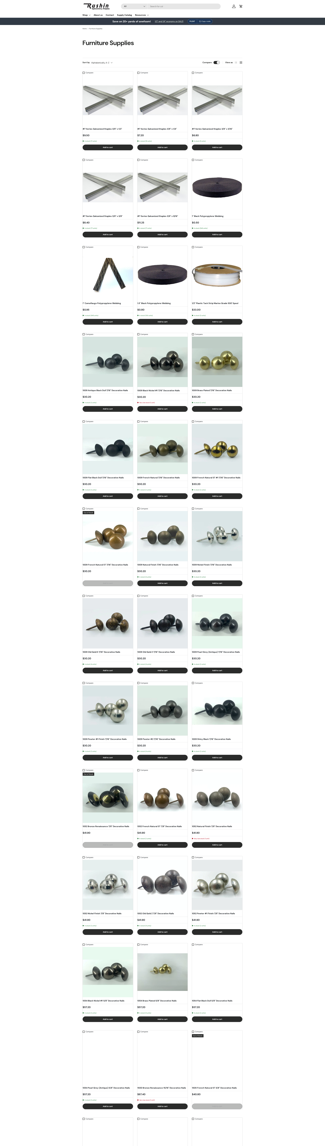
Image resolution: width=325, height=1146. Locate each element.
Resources (140, 15)
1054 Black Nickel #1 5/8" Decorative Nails (103, 1000)
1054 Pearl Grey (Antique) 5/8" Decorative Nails (106, 1088)
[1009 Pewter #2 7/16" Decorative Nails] (162, 710)
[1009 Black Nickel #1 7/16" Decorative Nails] (162, 362)
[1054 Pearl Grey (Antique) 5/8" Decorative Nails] (108, 1059)
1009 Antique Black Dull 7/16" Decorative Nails (105, 390)
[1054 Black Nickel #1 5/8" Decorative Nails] (108, 972)
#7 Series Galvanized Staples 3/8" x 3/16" (212, 129)
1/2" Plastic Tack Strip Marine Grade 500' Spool (215, 303)
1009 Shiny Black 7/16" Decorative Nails (211, 739)
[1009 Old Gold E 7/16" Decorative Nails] (108, 623)
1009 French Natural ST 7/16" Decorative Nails (105, 564)
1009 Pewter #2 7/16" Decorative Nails (156, 739)
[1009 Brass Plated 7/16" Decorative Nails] (217, 362)
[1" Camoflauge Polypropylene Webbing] (108, 274)
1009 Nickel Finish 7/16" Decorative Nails (212, 564)
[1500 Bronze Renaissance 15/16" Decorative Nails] (162, 1059)
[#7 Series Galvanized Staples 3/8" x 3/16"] (217, 100)
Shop (85, 15)
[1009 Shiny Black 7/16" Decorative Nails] (217, 710)
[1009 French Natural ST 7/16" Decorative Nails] (108, 536)
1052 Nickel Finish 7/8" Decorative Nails (102, 913)
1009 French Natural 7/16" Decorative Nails (158, 477)
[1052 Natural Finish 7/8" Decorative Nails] (217, 798)
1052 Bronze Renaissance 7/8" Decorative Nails (106, 826)
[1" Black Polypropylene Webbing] (217, 187)
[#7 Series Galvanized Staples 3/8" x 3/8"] (108, 187)
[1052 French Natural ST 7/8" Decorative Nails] (162, 798)
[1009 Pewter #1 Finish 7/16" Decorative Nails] (108, 710)
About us (98, 15)
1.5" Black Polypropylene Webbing (154, 303)
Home (85, 29)
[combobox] (171, 6)
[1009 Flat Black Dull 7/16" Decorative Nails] (108, 449)
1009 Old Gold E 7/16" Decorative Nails (101, 652)
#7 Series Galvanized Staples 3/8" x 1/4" (157, 129)
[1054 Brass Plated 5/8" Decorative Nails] (162, 972)
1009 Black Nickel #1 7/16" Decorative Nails (158, 390)
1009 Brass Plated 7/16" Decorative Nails (212, 390)
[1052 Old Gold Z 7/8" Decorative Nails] (162, 885)
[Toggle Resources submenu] (147, 15)
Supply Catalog (124, 15)
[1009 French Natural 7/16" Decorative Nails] (162, 449)
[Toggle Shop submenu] (89, 15)
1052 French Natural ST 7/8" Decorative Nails (159, 826)
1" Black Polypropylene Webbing (208, 216)
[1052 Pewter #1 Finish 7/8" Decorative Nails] (217, 885)
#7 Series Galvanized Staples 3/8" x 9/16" (157, 216)
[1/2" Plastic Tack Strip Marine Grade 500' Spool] (217, 274)
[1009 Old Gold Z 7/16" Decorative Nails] (162, 623)
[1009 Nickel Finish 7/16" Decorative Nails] (217, 536)
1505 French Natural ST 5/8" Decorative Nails (214, 1088)
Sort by (86, 62)
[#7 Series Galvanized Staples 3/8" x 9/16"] (162, 187)
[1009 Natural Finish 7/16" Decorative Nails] (162, 536)
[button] (241, 6)
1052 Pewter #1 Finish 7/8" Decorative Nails (213, 913)
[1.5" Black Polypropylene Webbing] (162, 274)
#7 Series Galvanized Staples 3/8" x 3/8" (103, 216)
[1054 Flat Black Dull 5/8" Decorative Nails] (217, 972)
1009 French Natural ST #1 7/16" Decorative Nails (216, 477)
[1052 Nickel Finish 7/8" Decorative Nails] (108, 885)
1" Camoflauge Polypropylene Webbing (102, 303)
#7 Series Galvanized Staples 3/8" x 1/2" (102, 129)
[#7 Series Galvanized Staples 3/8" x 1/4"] (162, 100)
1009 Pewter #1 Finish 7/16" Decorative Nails (105, 739)
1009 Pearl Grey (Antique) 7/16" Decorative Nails (216, 652)
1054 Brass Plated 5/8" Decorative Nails (157, 1000)
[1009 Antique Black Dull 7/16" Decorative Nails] (108, 362)
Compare (207, 62)
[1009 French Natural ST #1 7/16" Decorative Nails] (217, 449)
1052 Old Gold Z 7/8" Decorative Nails (155, 913)
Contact (110, 15)
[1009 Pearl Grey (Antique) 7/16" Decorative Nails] (217, 623)
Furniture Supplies (95, 29)
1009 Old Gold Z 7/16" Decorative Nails (156, 652)
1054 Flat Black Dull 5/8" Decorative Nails (212, 1000)
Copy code (205, 21)
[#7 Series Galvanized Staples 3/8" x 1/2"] (108, 100)
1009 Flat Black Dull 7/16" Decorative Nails (103, 477)
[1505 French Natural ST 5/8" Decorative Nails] (217, 1059)
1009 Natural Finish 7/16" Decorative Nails (157, 564)
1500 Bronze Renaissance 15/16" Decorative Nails (161, 1088)
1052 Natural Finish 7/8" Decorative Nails (212, 826)
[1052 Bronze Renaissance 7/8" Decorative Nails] (108, 798)
